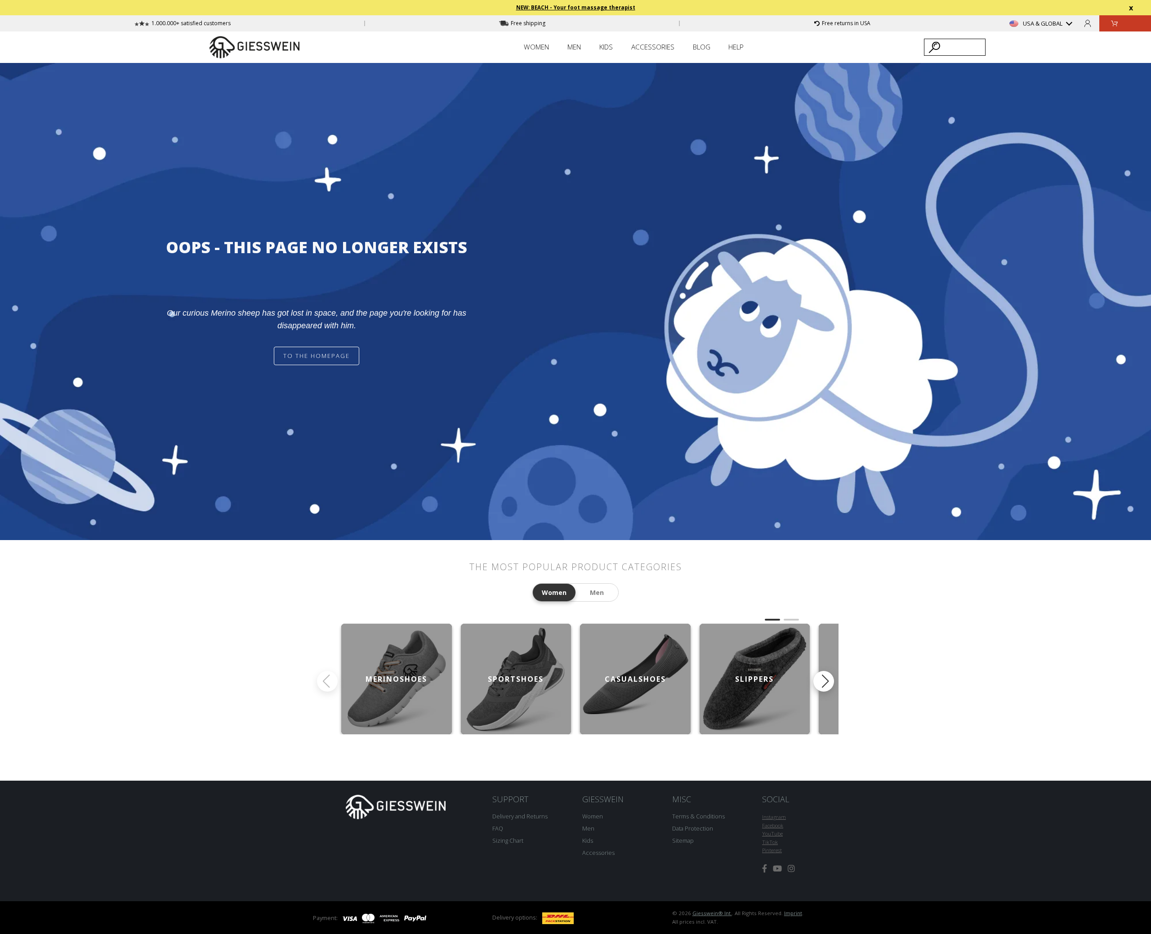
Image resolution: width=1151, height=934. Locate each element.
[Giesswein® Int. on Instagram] (791, 868)
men (597, 592)
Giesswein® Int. (712, 913)
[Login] (1087, 23)
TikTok (770, 842)
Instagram (774, 816)
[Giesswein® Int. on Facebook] (764, 868)
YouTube (772, 833)
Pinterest (772, 850)
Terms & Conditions (698, 816)
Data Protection (692, 828)
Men (588, 828)
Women (592, 816)
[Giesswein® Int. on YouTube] (777, 868)
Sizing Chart (507, 840)
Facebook (772, 825)
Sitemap (683, 840)
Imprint (793, 913)
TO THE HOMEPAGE (316, 356)
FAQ (497, 828)
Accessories (598, 853)
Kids (587, 840)
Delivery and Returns (520, 816)
